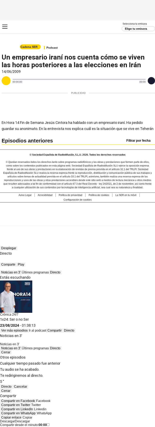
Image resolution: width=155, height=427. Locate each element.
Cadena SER (18, 26)
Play (21, 264)
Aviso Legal (25, 195)
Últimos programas (35, 272)
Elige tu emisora (136, 28)
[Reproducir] (6, 80)
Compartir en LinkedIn (17, 409)
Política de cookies (99, 195)
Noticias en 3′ (11, 272)
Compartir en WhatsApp (18, 413)
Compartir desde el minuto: (23, 425)
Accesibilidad (45, 195)
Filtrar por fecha (138, 140)
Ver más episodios (14, 330)
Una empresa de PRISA (77, 211)
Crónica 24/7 (9, 314)
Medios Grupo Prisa (77, 221)
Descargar (7, 421)
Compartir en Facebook (18, 401)
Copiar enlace (11, 417)
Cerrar (5, 352)
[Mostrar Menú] (5, 26)
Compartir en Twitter (15, 405)
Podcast (52, 47)
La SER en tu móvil (125, 195)
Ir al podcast (37, 330)
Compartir (54, 330)
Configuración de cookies (78, 199)
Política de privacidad (70, 195)
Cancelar (20, 386)
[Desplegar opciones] (151, 80)
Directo (55, 272)
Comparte (8, 264)
